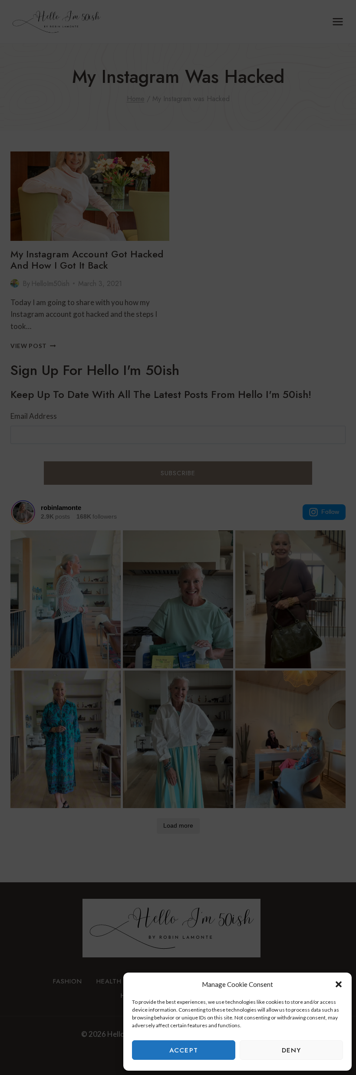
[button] (338, 984)
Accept (183, 1050)
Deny (291, 1050)
